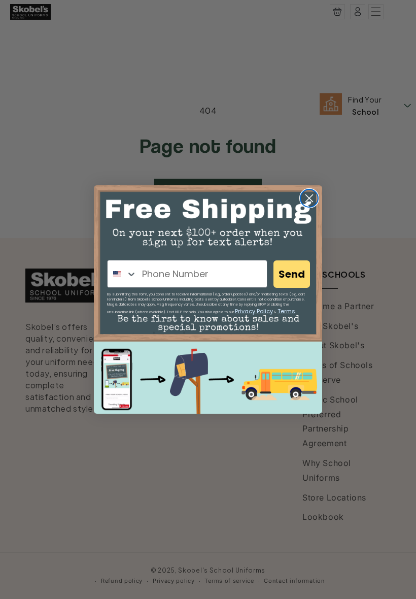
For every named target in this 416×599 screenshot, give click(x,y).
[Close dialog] (309, 198)
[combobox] (122, 273)
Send (292, 274)
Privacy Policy (254, 311)
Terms (286, 311)
